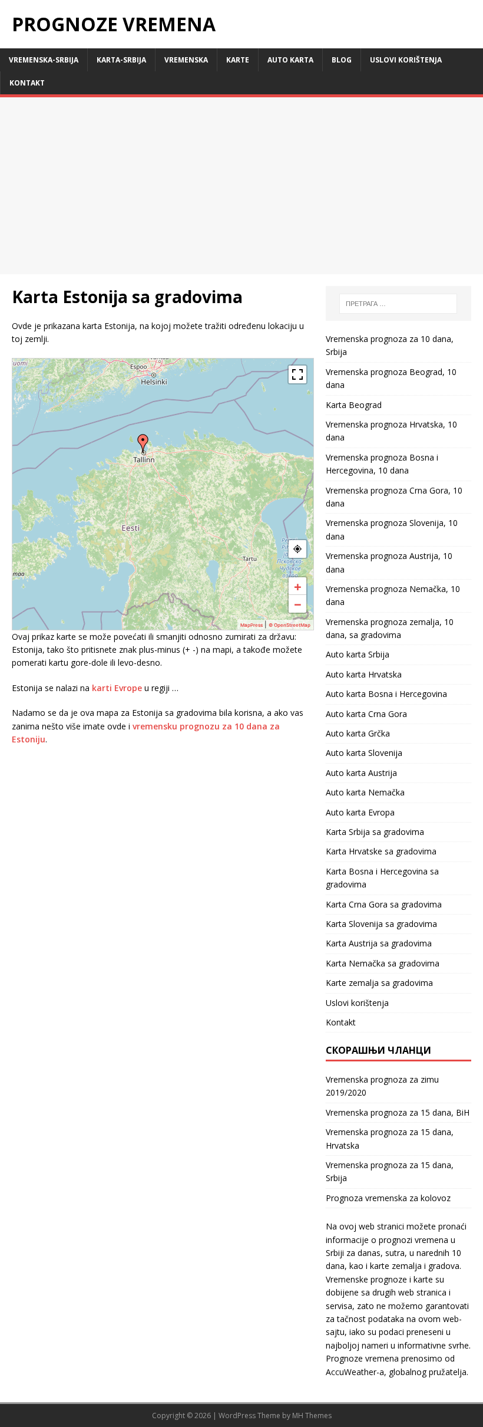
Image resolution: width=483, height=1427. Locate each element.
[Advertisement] (241, 185)
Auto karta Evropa (360, 812)
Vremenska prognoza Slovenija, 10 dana (392, 529)
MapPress (251, 625)
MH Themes (312, 1415)
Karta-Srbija (121, 60)
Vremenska (186, 60)
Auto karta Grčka (358, 733)
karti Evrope (117, 687)
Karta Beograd (354, 404)
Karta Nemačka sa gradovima (382, 963)
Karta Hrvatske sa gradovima (381, 851)
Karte (237, 60)
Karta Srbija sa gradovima (375, 831)
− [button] (297, 603)
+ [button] (297, 586)
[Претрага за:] (398, 304)
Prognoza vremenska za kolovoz (388, 1198)
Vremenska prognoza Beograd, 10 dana (391, 378)
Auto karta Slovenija (364, 752)
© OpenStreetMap (289, 625)
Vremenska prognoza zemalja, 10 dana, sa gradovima (390, 628)
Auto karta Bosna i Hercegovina (386, 693)
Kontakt (27, 83)
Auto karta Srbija (357, 654)
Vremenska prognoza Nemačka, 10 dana (393, 595)
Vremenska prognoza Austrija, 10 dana (389, 562)
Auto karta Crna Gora (366, 713)
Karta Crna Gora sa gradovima (384, 904)
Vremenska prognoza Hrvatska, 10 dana (391, 431)
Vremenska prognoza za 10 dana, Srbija (390, 345)
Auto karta (290, 60)
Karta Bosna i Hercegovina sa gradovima (382, 878)
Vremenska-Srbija (43, 60)
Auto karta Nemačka (365, 792)
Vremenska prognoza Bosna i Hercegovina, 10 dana (382, 464)
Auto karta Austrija (361, 772)
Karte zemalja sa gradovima (379, 982)
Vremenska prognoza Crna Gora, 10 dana (394, 497)
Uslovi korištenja (406, 60)
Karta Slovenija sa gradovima (381, 923)
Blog (342, 60)
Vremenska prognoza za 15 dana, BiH (397, 1112)
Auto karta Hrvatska (364, 674)
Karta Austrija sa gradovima (379, 943)
